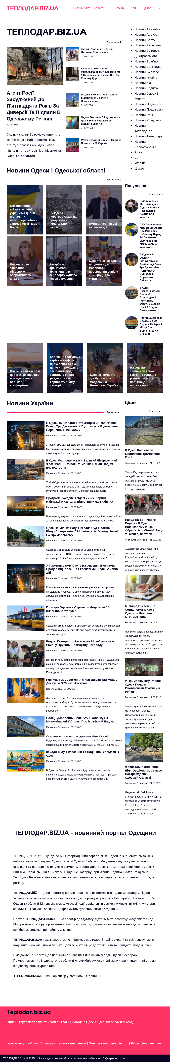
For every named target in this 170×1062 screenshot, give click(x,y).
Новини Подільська (148, 109)
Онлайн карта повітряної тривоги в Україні (38, 1022)
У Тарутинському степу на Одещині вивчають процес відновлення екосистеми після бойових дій (82, 569)
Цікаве (147, 8)
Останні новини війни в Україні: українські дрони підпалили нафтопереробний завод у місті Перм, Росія (24, 216)
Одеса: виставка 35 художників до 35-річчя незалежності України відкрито (100, 120)
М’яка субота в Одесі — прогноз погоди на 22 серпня (101, 141)
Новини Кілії (143, 83)
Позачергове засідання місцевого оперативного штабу (20, 271)
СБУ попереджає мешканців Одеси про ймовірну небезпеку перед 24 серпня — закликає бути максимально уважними (151, 236)
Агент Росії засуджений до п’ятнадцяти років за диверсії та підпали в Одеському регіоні (34, 106)
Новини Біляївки (146, 61)
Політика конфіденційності (108, 1043)
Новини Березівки (147, 45)
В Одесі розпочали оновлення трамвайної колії (142, 453)
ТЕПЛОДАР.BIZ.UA (32, 8)
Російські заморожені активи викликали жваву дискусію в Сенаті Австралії (81, 681)
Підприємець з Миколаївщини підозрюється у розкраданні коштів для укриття (149, 209)
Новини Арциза (146, 34)
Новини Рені (143, 115)
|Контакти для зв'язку (22, 1043)
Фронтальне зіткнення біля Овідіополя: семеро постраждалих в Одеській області (143, 772)
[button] (158, 8)
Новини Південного (148, 104)
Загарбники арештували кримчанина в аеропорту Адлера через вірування (63, 271)
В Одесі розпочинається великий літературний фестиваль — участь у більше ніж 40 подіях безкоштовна (150, 299)
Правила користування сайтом (63, 1043)
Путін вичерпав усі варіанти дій (103, 225)
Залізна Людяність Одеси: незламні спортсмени (97, 50)
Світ (133, 8)
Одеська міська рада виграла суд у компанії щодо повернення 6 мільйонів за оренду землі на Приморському (82, 531)
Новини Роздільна (148, 120)
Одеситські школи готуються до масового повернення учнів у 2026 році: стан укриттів (103, 270)
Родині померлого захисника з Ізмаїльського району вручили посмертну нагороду (80, 643)
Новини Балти (145, 40)
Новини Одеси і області (88, 8)
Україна (119, 8)
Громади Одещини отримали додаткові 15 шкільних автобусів (77, 609)
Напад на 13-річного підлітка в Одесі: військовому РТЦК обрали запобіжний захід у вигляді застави (144, 527)
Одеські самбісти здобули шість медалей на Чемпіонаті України (104, 380)
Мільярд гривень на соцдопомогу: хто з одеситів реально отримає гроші (140, 611)
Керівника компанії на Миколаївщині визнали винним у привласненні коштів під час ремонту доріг (100, 73)
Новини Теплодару (148, 136)
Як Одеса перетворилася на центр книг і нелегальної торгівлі (63, 220)
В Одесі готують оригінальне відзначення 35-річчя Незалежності (99, 98)
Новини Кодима (146, 88)
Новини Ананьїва (147, 29)
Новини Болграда (147, 67)
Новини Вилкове (146, 72)
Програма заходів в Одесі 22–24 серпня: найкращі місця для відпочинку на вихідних (151, 326)
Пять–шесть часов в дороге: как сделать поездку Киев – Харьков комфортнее (25, 378)
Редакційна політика (146, 1043)
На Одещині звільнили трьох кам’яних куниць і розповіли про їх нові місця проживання (143, 376)
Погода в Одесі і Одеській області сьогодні (103, 1022)
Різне (138, 152)
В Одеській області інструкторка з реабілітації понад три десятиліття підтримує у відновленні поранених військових (151, 267)
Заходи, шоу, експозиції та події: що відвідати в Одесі (82, 753)
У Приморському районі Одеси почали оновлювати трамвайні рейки (143, 686)
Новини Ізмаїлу (145, 77)
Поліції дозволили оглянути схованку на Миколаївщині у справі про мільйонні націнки (81, 719)
